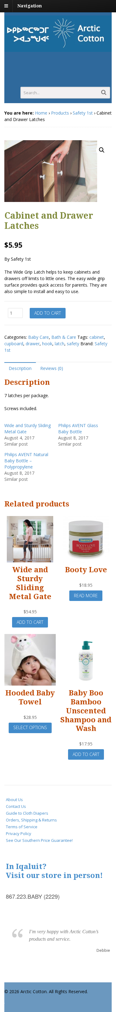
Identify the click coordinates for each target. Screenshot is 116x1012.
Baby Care (38, 337)
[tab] (20, 368)
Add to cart (47, 313)
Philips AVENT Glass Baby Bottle (78, 428)
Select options (30, 727)
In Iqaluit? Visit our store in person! (54, 871)
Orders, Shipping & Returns (31, 820)
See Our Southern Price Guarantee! (39, 840)
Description (20, 368)
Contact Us (16, 806)
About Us (14, 799)
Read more (86, 595)
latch (59, 343)
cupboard (13, 343)
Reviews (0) (51, 368)
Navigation (29, 5)
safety (73, 343)
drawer (33, 343)
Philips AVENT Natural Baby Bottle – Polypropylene (26, 460)
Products (60, 113)
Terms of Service (21, 826)
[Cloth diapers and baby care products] (58, 49)
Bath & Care (63, 337)
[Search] (103, 92)
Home (41, 113)
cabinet (96, 337)
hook (47, 343)
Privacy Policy (18, 833)
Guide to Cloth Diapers (27, 813)
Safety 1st (83, 113)
